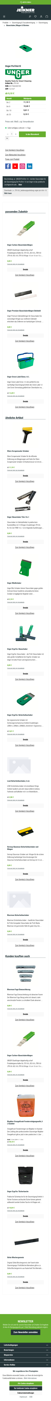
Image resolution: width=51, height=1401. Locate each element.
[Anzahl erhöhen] (15, 134)
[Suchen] (30, 16)
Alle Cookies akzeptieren (26, 1383)
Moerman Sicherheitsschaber (18, 915)
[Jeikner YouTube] (15, 167)
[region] (25, 48)
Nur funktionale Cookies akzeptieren (25, 1388)
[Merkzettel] (35, 16)
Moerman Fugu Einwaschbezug (18, 989)
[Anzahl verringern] (7, 134)
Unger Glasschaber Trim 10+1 (18, 517)
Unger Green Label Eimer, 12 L (18, 377)
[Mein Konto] (41, 16)
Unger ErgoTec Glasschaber (17, 649)
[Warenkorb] (47, 16)
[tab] (25, 182)
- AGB (30, 1397)
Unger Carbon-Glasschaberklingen (20, 245)
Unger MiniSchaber (14, 583)
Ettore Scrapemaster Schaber (18, 451)
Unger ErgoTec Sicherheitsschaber (20, 715)
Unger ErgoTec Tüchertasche (18, 1191)
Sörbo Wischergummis (15, 1257)
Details (25, 874)
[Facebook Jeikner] (8, 167)
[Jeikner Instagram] (23, 167)
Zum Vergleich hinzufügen (14, 150)
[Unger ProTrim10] (25, 48)
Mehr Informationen (30, 1378)
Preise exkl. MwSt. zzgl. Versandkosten (19, 121)
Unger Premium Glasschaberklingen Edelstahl (24, 311)
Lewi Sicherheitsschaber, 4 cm (18, 781)
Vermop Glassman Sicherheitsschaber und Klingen (22, 848)
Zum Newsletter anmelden (25, 1332)
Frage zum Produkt (12, 159)
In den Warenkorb (32, 134)
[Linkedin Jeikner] (30, 167)
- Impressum (23, 1397)
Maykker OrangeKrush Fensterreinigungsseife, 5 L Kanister (25, 1122)
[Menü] (4, 16)
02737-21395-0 (27, 2)
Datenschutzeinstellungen (25, 1393)
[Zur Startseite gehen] (25, 9)
